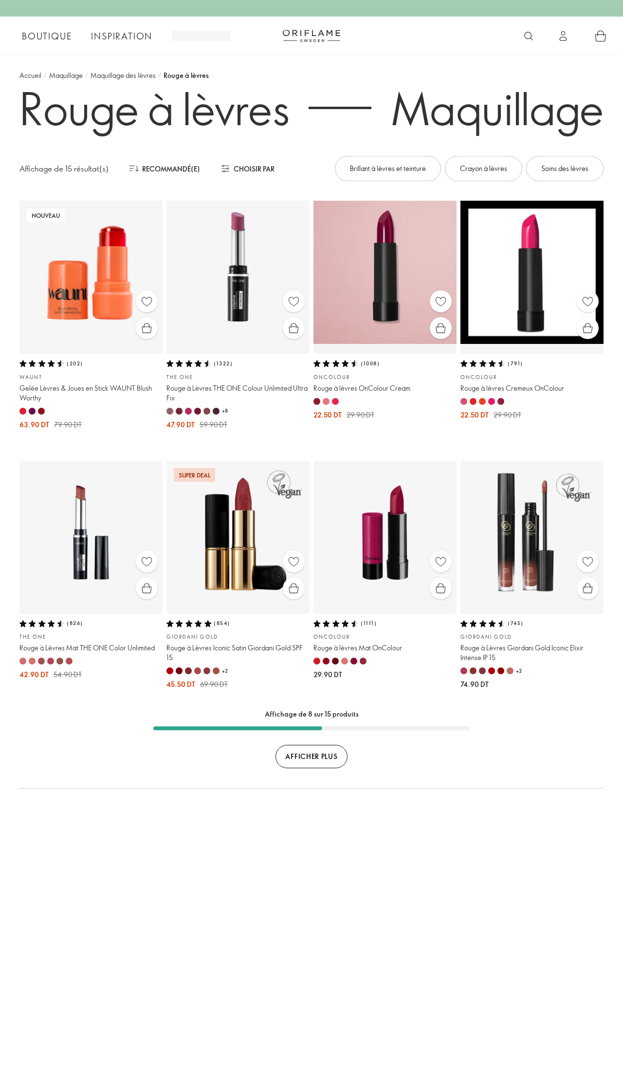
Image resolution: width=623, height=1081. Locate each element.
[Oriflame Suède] (311, 35)
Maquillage (66, 75)
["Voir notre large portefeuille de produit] (528, 36)
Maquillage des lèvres (123, 75)
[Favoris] (147, 301)
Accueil (30, 75)
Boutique (47, 36)
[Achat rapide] (147, 328)
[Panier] (600, 36)
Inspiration (121, 36)
